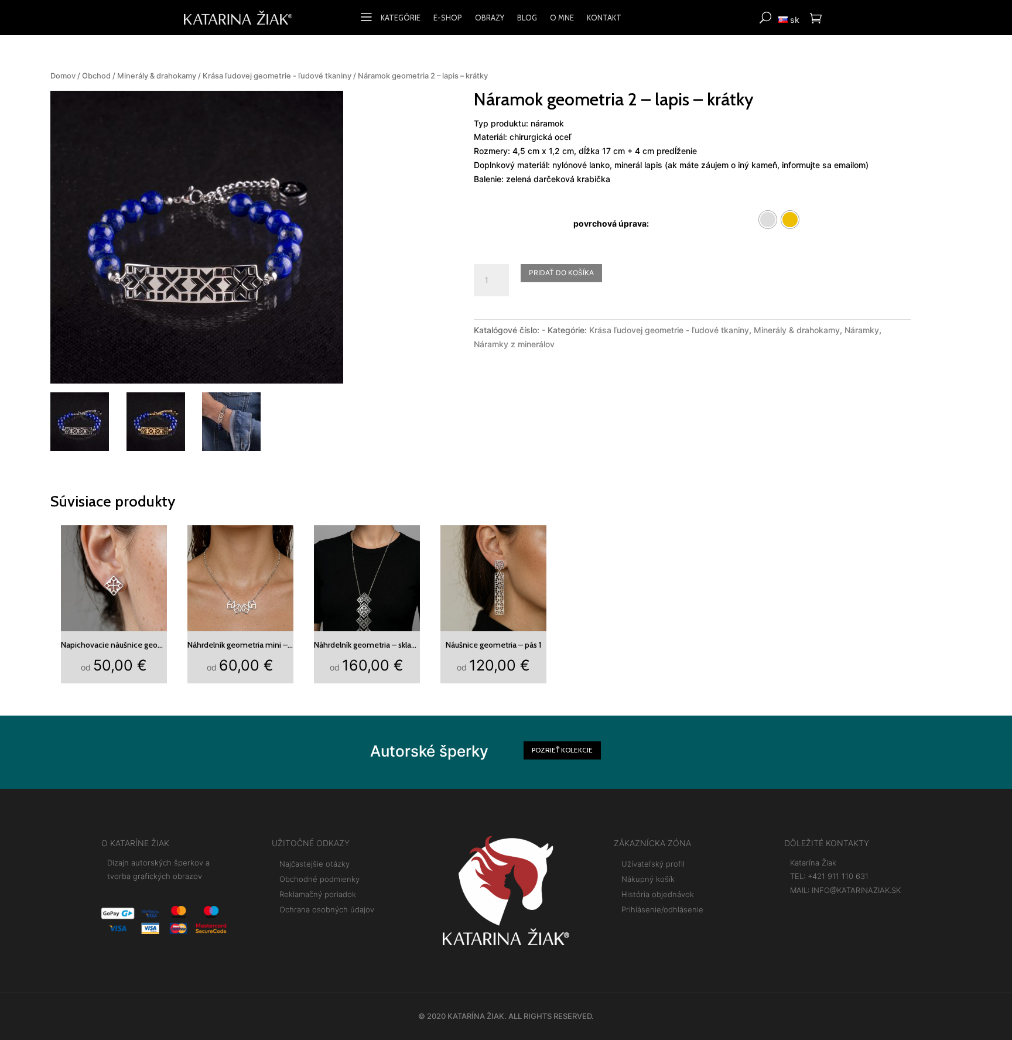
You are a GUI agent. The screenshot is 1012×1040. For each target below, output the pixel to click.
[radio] (768, 219)
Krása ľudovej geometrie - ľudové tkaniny (277, 75)
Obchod (96, 75)
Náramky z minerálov (514, 344)
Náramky (862, 330)
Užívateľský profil (653, 863)
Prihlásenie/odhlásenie (662, 909)
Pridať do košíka (561, 272)
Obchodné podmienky (319, 879)
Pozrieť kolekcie (562, 749)
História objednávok (657, 894)
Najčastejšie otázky (314, 863)
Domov (63, 75)
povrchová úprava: (611, 223)
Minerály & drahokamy (156, 75)
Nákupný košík (648, 879)
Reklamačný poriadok (317, 894)
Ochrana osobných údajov (326, 909)
